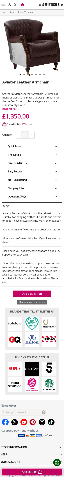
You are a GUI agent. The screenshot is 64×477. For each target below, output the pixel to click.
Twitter (14, 422)
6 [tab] (40, 75)
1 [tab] (20, 75)
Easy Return (15, 171)
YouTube (23, 422)
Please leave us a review (32, 302)
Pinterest (33, 422)
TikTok (51, 422)
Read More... (9, 108)
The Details (14, 154)
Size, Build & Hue (17, 163)
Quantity (7, 134)
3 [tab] (28, 75)
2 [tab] (24, 75)
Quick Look (14, 146)
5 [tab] (36, 75)
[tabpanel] (32, 47)
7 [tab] (44, 75)
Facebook (5, 422)
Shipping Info (16, 188)
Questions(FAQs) (17, 196)
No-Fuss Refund (17, 180)
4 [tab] (32, 75)
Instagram (42, 422)
